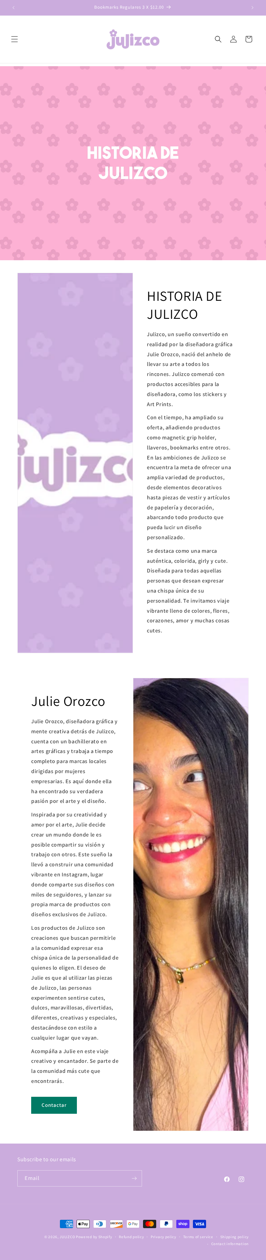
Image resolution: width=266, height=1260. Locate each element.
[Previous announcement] (13, 7)
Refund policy (131, 1236)
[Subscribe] (134, 1178)
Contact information (230, 1243)
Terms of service (198, 1236)
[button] (14, 39)
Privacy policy (163, 1236)
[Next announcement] (252, 7)
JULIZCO (68, 1236)
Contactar (54, 1105)
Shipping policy (234, 1236)
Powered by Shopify (94, 1236)
